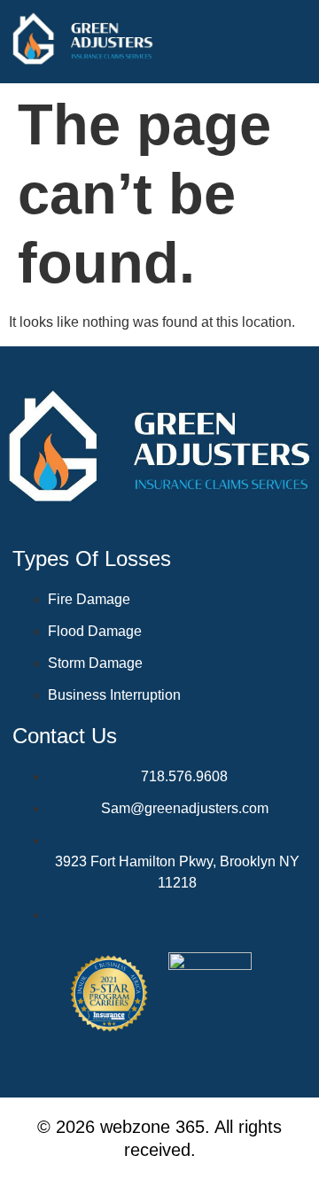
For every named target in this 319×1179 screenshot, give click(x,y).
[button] (305, 41)
